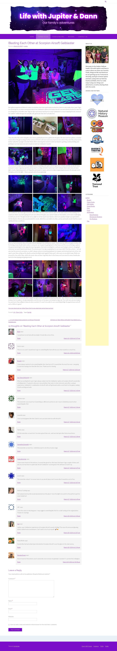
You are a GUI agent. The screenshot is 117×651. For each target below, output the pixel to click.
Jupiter (26, 46)
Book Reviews (94, 215)
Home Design (91, 206)
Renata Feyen (21, 555)
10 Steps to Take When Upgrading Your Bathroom (66, 320)
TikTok (102, 646)
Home (32, 36)
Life (14, 312)
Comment (11, 578)
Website (11, 616)
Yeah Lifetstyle (21, 459)
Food (88, 210)
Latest (87, 198)
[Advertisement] (97, 285)
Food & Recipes (58, 36)
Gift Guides (90, 204)
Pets (88, 208)
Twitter (107, 646)
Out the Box (16, 646)
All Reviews (90, 212)
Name (10, 601)
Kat (18, 524)
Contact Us (82, 36)
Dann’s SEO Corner (87, 646)
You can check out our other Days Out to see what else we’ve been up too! (30, 308)
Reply (19, 338)
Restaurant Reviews (96, 217)
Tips (88, 221)
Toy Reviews (93, 219)
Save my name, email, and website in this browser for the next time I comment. (33, 624)
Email (10, 609)
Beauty (89, 200)
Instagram (96, 646)
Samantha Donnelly (23, 444)
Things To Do (43, 36)
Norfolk (29, 312)
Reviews (71, 36)
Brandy (19, 361)
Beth (18, 331)
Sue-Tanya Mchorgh (23, 377)
